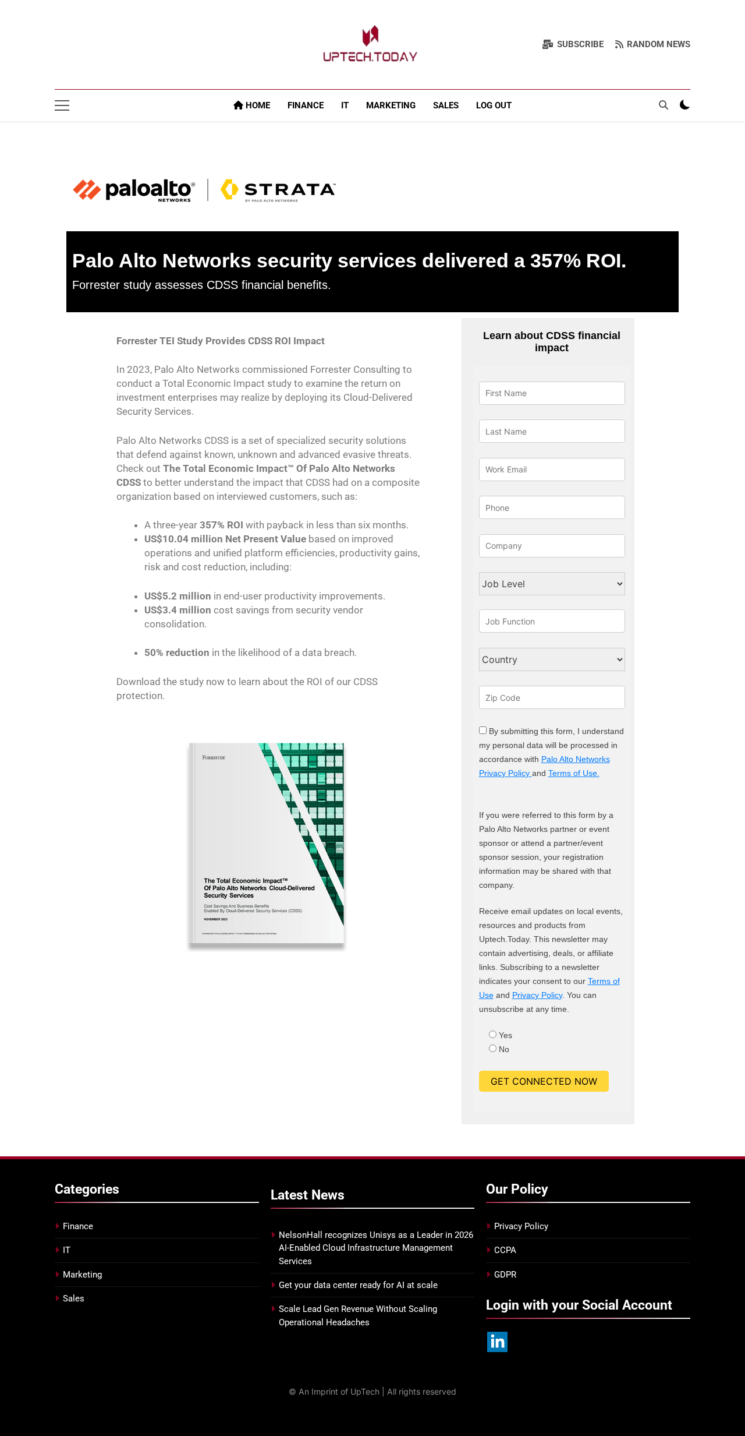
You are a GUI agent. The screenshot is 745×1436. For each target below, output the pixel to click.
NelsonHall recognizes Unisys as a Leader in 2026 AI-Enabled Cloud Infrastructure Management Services (376, 1248)
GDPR (505, 1274)
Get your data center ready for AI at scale (358, 1285)
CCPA (505, 1250)
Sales (446, 105)
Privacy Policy (537, 995)
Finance (306, 105)
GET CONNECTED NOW (544, 1081)
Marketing (391, 105)
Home (256, 105)
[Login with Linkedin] (497, 1342)
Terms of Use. (573, 773)
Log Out (494, 105)
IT (345, 105)
